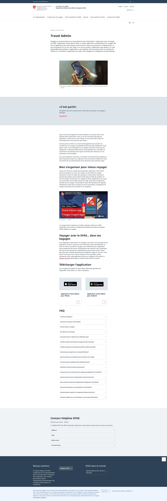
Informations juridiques (39, 497)
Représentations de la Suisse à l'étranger (95, 472)
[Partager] (133, 22)
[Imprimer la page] (129, 22)
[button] (39, 17)
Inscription (62, 116)
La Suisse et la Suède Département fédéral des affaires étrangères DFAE (71, 7)
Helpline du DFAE (64, 258)
